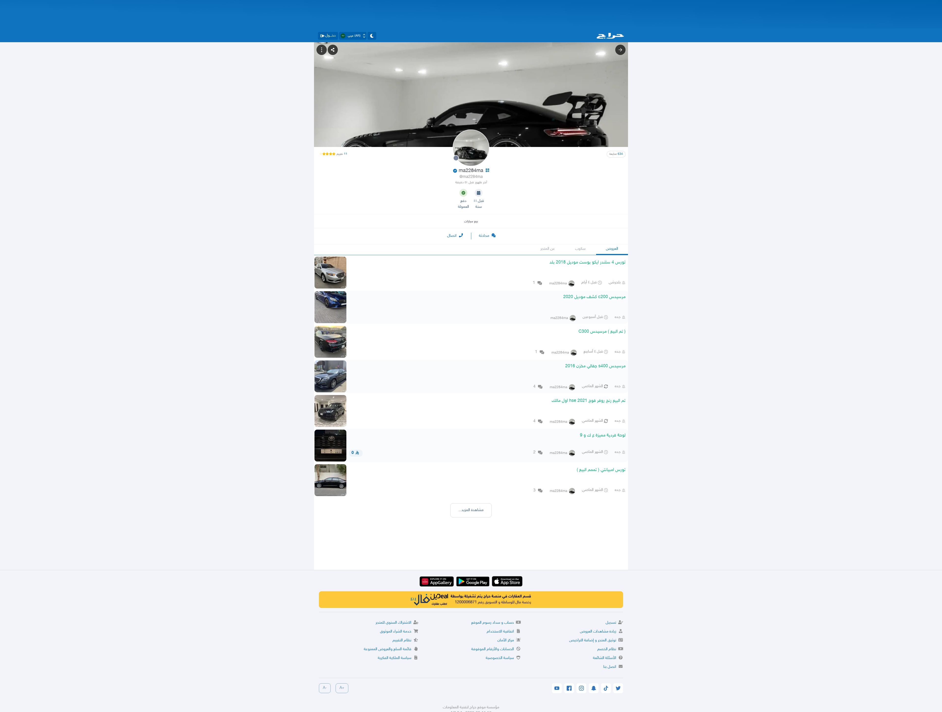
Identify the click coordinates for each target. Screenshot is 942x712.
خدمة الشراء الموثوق (395, 631)
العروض (612, 249)
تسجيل (611, 622)
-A (325, 688)
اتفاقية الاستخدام (500, 631)
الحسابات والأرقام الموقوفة (492, 649)
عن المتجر (547, 249)
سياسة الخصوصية (500, 658)
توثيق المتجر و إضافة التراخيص (592, 640)
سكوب (580, 249)
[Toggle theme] (371, 36)
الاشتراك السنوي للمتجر (393, 622)
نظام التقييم (401, 640)
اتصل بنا (609, 667)
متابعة (616, 154)
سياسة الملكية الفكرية (394, 658)
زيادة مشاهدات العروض (598, 631)
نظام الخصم (606, 649)
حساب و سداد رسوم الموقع (492, 622)
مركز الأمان (505, 640)
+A (342, 688)
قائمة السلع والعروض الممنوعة (387, 649)
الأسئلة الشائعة (604, 658)
